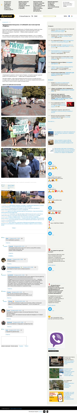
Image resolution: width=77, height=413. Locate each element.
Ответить (8, 242)
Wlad (7, 238)
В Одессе (53, 82)
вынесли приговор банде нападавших (62, 58)
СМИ (35, 16)
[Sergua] (3, 312)
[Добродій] (3, 325)
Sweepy (9, 292)
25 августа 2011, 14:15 (17, 292)
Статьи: (50, 129)
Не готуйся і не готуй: (56, 45)
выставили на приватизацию (62, 82)
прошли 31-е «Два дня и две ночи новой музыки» (58, 105)
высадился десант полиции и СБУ (62, 90)
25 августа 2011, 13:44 (18, 259)
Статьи (21, 16)
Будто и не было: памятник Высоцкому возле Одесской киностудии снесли (36, 201)
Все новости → (51, 121)
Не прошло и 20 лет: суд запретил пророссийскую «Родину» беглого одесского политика (7, 200)
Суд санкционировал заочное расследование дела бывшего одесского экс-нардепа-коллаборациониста (22, 220)
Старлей (11, 246)
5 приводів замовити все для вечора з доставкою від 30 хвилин (62, 45)
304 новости (10, 186)
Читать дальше (51, 265)
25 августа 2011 (5, 22)
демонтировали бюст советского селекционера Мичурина (62, 41)
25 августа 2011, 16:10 (14, 330)
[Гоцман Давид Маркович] (3, 270)
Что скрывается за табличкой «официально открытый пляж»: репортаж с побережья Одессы (64, 133)
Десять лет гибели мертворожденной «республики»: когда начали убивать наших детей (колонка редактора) (22, 211)
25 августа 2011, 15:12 (16, 310)
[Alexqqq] (5, 301)
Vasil (7, 330)
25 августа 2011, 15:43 (18, 322)
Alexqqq (10, 301)
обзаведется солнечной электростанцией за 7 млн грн (62, 111)
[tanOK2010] (3, 275)
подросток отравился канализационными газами (58, 31)
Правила (21, 346)
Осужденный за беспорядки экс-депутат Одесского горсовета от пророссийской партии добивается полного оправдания (20, 209)
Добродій (9, 322)
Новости (27, 16)
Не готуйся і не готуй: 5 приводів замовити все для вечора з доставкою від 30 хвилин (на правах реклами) (69, 396)
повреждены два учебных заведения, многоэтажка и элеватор (62, 74)
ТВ (32, 16)
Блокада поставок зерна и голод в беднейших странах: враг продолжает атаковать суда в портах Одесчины (69, 372)
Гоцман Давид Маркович (13, 267)
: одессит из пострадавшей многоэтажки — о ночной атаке (60, 68)
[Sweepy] (3, 291)
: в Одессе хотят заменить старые (60, 52)
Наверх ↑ (14, 228)
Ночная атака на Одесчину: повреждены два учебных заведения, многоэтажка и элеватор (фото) (8, 5)
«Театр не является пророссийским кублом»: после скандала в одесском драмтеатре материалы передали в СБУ (63, 141)
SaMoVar (9, 259)
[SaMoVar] (3, 262)
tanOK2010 (10, 275)
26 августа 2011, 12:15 (19, 246)
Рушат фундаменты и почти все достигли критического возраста (61, 51)
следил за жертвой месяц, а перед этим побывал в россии (61, 99)
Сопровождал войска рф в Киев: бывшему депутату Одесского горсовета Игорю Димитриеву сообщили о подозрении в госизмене (23, 200)
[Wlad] (2, 237)
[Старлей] (5, 246)
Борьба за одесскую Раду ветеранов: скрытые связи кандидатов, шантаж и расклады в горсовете (24, 5)
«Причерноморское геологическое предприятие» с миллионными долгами (60, 84)
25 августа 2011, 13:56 (28, 267)
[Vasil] (2, 329)
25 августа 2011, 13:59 (19, 275)
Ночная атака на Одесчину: (58, 72)
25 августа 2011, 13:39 (15, 238)
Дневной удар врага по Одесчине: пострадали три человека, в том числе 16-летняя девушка (53, 5)
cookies (40, 411)
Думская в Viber (51, 349)
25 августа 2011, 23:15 (20, 301)
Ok (44, 411)
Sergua (8, 310)
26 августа (50, 80)
